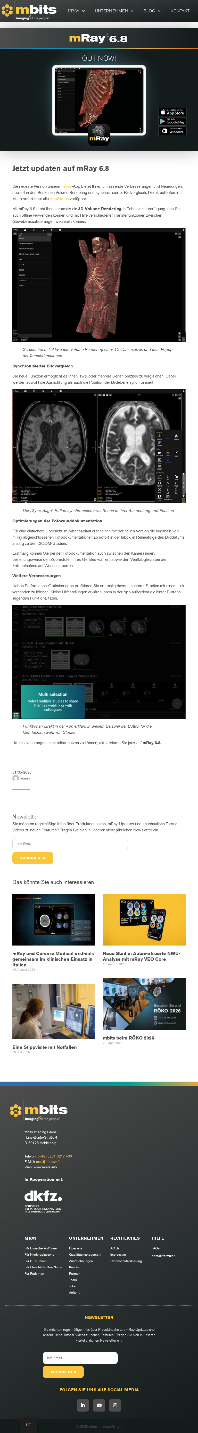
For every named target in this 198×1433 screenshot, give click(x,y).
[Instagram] (115, 1405)
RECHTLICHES (125, 1238)
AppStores (59, 198)
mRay (73, 10)
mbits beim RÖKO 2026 (128, 1038)
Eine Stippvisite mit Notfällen (44, 1047)
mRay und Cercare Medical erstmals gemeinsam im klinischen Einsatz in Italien (53, 958)
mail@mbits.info (48, 1161)
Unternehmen (111, 10)
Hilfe (158, 1238)
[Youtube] (99, 1405)
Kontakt (180, 10)
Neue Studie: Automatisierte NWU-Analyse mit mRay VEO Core (141, 956)
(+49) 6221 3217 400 (55, 1156)
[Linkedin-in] (83, 1405)
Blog (149, 10)
